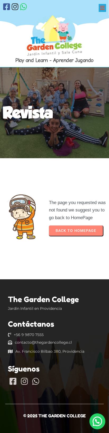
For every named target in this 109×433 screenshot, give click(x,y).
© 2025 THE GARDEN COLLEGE (54, 415)
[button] (97, 421)
